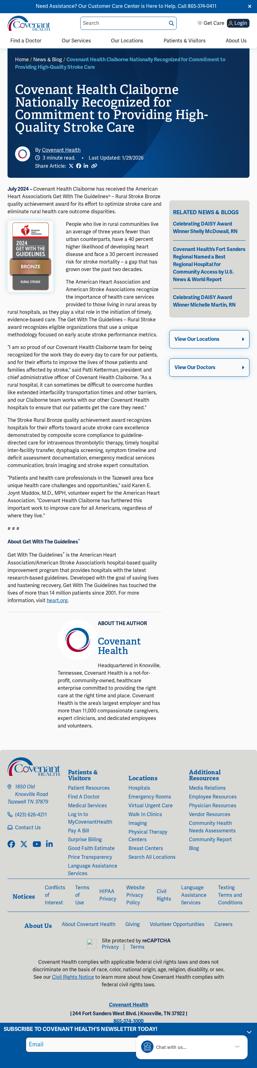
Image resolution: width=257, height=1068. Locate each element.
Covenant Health (61, 150)
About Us (236, 41)
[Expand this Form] (249, 1032)
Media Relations (207, 788)
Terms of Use (82, 895)
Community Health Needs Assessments (212, 827)
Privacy (110, 947)
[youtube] (37, 844)
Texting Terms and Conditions (230, 895)
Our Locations (127, 41)
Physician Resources (212, 806)
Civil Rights (164, 895)
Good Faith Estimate (91, 848)
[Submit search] (171, 23)
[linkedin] (49, 844)
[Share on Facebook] (78, 166)
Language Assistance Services (92, 870)
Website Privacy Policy (135, 895)
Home (22, 60)
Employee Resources (213, 797)
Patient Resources (89, 788)
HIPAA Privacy (107, 895)
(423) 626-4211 (31, 815)
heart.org (57, 600)
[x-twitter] (24, 844)
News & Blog (47, 60)
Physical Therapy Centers (147, 836)
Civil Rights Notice (73, 977)
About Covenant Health (88, 924)
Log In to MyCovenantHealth (90, 818)
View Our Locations (197, 339)
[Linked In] (86, 166)
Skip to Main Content (5, 5)
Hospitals (139, 788)
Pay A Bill (78, 831)
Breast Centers (145, 848)
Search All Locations (152, 857)
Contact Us (28, 828)
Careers (223, 924)
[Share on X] (71, 166)
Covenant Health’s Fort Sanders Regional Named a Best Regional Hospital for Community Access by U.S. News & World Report (209, 264)
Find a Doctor (25, 41)
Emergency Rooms (149, 797)
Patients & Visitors (185, 41)
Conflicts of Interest (55, 895)
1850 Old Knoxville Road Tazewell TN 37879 (28, 794)
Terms (137, 947)
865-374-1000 (128, 1021)
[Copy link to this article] (94, 166)
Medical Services (87, 806)
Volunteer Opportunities (177, 924)
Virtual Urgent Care (150, 806)
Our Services (76, 41)
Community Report (210, 839)
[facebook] (11, 844)
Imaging (137, 823)
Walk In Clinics (145, 814)
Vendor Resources (209, 814)
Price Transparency (90, 857)
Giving (132, 924)
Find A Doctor (84, 797)
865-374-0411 (202, 6)
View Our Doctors (195, 367)
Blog (194, 848)
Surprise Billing (85, 839)
